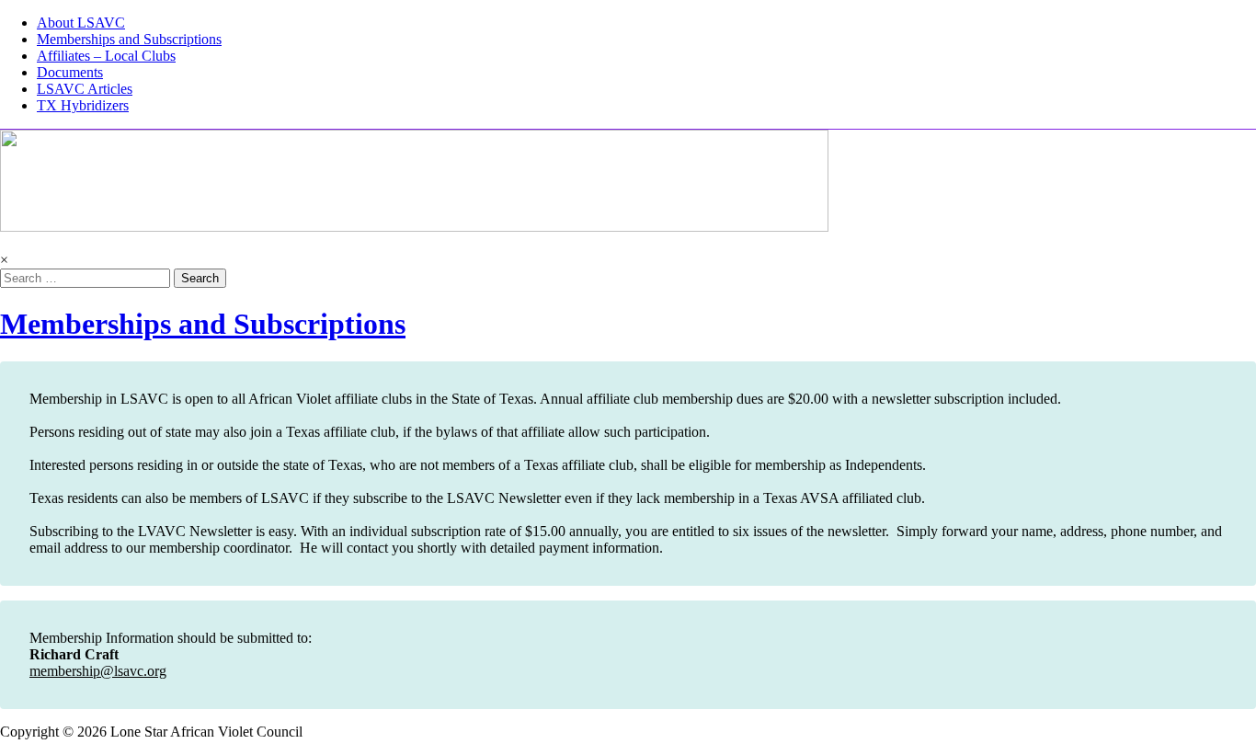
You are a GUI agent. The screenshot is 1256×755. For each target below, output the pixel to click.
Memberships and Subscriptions (129, 39)
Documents (70, 72)
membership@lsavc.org (97, 671)
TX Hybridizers (83, 105)
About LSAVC (81, 22)
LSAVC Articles (84, 89)
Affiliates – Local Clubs (106, 55)
